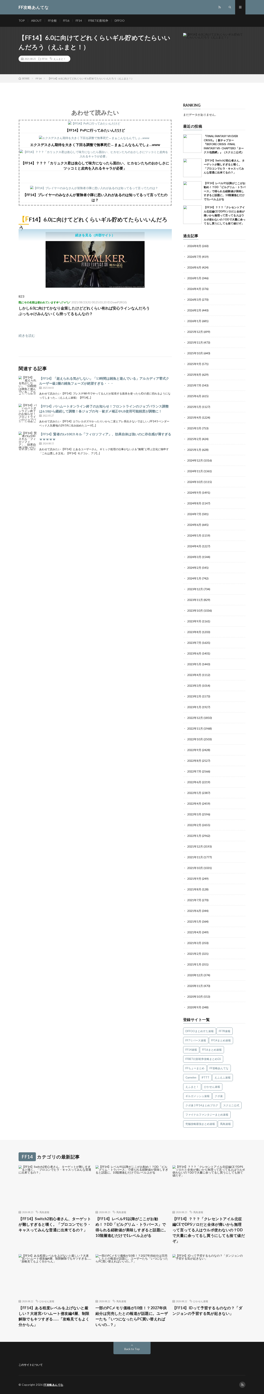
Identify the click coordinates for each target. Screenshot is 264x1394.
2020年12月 (195, 975)
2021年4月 (194, 932)
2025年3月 (194, 428)
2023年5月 (194, 664)
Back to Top (132, 1349)
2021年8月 (194, 889)
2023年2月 (194, 696)
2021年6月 (194, 910)
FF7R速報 (224, 1031)
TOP (22, 20)
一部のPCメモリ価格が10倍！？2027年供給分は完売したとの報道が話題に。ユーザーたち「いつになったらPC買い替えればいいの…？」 (131, 1316)
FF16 (66, 20)
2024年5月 (194, 535)
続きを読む (27, 335)
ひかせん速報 (212, 1086)
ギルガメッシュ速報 (197, 1096)
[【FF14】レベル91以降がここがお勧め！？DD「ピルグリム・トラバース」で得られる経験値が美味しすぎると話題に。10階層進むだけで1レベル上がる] (192, 190)
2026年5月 (194, 278)
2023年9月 (194, 621)
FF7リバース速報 (195, 1040)
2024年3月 (194, 557)
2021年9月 (194, 878)
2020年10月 (195, 996)
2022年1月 (194, 835)
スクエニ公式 (231, 1105)
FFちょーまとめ (194, 1068)
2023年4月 (194, 675)
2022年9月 (194, 750)
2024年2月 (194, 567)
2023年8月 (194, 632)
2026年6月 (194, 267)
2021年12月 (195, 846)
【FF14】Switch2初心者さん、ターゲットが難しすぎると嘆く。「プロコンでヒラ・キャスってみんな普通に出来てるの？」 (55, 1224)
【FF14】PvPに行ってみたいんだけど (95, 130)
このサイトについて (31, 1364)
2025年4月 (194, 417)
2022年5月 (194, 793)
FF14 (79, 20)
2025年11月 (195, 342)
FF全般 (52, 20)
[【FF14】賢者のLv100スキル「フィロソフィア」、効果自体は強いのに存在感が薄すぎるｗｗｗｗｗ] (28, 441)
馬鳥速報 (225, 1124)
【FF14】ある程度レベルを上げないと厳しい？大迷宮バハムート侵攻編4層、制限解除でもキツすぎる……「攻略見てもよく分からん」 (54, 1316)
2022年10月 (195, 739)
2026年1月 (194, 321)
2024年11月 (195, 471)
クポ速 (219, 1096)
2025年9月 (194, 364)
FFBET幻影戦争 (98, 20)
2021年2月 (194, 953)
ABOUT (36, 20)
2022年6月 (194, 782)
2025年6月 (194, 396)
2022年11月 (195, 728)
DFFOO (120, 20)
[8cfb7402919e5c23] (95, 286)
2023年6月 (194, 653)
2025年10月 (195, 353)
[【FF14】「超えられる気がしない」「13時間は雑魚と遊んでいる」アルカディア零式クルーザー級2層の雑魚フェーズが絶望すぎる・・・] (28, 385)
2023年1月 (194, 707)
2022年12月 (195, 717)
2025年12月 (195, 331)
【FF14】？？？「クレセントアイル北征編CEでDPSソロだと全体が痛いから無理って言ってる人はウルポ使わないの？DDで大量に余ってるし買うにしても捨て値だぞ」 (224, 215)
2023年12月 (195, 589)
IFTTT (205, 1077)
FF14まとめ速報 (221, 1040)
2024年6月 (194, 524)
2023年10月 (195, 610)
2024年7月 (194, 514)
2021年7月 (194, 900)
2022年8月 (194, 760)
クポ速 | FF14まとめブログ (201, 1105)
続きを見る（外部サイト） (95, 235)
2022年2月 (194, 825)
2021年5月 (194, 921)
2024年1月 (194, 578)
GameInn (190, 1077)
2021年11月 (195, 857)
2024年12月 (195, 460)
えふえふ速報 (222, 1077)
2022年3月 (194, 814)
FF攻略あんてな (219, 1068)
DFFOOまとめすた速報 (199, 1031)
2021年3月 (194, 943)
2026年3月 (194, 299)
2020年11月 (195, 986)
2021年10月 (195, 868)
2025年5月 (194, 407)
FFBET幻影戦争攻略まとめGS (203, 1059)
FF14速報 (191, 1049)
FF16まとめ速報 (212, 1049)
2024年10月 (195, 482)
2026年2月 (194, 310)
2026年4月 (194, 289)
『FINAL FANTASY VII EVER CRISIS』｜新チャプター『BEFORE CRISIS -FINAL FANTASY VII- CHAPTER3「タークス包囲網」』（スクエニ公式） (224, 144)
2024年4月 (194, 546)
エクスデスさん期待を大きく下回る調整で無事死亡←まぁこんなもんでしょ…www (95, 144)
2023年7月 (194, 642)
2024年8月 (194, 503)
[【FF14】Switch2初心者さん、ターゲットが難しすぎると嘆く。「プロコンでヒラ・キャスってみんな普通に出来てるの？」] (192, 168)
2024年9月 (194, 492)
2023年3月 (194, 685)
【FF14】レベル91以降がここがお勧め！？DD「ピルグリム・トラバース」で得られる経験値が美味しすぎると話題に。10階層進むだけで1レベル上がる (224, 191)
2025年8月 (194, 374)
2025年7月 (194, 385)
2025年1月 (194, 449)
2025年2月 (194, 439)
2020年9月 (194, 1007)
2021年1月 (194, 964)
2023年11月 (195, 600)
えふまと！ (59, 59)
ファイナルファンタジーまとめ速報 (206, 1114)
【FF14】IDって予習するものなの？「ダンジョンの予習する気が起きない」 (207, 1311)
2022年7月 (194, 771)
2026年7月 (194, 256)
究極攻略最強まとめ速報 (200, 1124)
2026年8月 (194, 246)
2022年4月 (194, 803)
